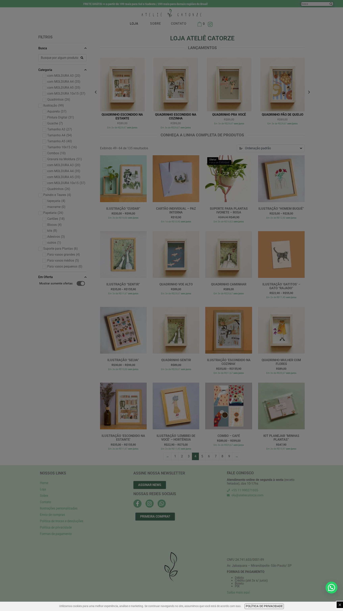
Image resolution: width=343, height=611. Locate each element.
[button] (331, 588)
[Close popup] (340, 605)
